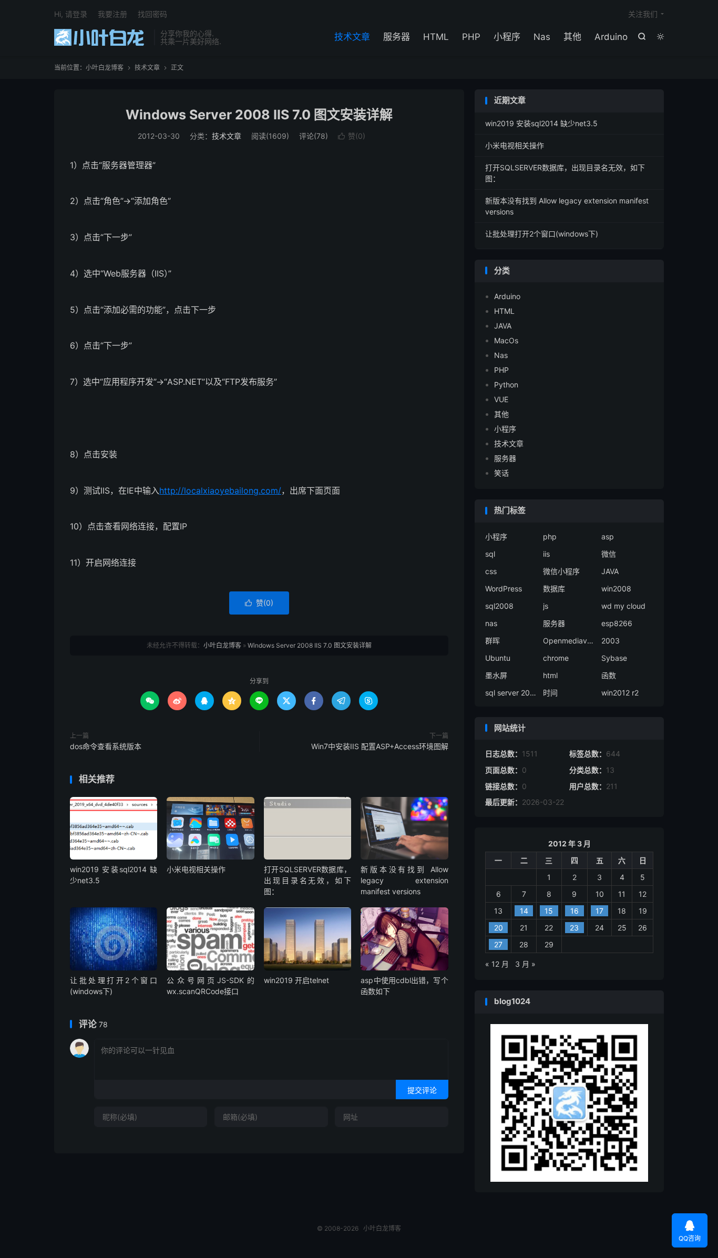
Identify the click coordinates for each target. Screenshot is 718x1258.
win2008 (616, 588)
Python (506, 384)
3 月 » (525, 963)
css (491, 571)
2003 (610, 640)
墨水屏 (496, 675)
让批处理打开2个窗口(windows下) (541, 233)
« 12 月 (497, 963)
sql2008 (499, 605)
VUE (501, 399)
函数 (608, 675)
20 (498, 927)
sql (490, 553)
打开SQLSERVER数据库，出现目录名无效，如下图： (307, 880)
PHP (471, 37)
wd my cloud (623, 605)
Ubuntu (497, 657)
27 (498, 944)
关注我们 (643, 13)
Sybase (614, 657)
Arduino (611, 37)
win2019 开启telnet (296, 980)
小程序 (507, 37)
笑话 (501, 472)
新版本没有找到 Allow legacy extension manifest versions (404, 880)
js (545, 605)
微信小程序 (561, 571)
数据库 (554, 588)
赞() (351, 135)
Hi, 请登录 (70, 13)
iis (546, 553)
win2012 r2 (620, 692)
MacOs (506, 340)
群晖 (492, 640)
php (550, 536)
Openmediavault (569, 640)
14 (524, 910)
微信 (608, 553)
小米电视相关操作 (196, 869)
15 (549, 910)
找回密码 (152, 13)
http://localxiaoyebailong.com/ (220, 490)
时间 (550, 692)
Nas (542, 37)
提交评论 (422, 1090)
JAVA (502, 325)
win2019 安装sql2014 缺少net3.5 (541, 123)
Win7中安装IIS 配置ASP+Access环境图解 (379, 746)
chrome (556, 657)
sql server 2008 (511, 692)
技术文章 (352, 37)
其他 (572, 37)
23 (574, 927)
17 (599, 910)
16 (574, 910)
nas (491, 623)
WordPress (503, 588)
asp (607, 536)
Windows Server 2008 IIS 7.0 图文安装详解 (259, 114)
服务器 (396, 37)
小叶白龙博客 (101, 37)
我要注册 (112, 13)
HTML (436, 37)
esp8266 (616, 623)
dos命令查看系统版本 (105, 746)
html (550, 675)
